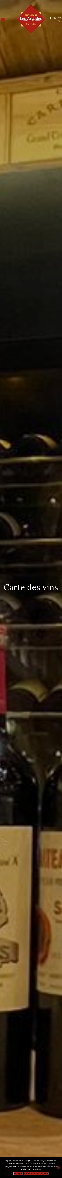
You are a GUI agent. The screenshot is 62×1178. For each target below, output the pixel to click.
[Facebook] (50, 17)
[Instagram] (55, 17)
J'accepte (18, 1173)
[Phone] (59, 20)
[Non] (58, 1167)
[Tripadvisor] (59, 17)
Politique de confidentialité (36, 1173)
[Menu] (3, 19)
